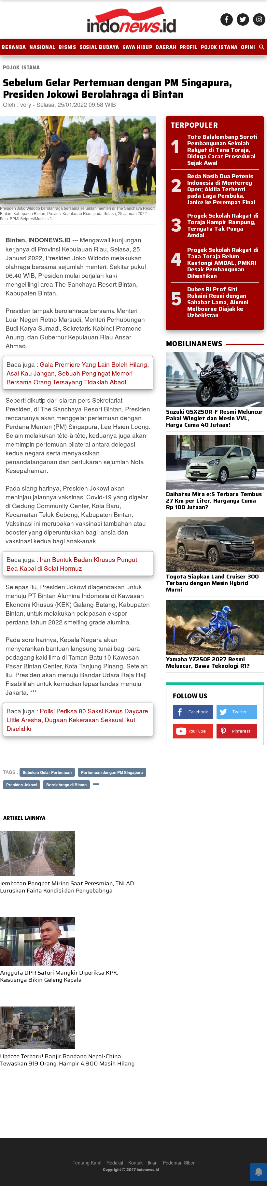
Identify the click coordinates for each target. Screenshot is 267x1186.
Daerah (166, 47)
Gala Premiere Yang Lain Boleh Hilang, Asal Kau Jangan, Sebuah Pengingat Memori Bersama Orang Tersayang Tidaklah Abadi (78, 373)
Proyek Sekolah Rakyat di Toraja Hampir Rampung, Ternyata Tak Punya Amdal (223, 225)
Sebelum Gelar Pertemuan (47, 772)
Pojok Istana (219, 47)
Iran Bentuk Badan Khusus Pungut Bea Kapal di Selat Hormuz (72, 563)
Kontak (135, 1162)
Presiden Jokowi (21, 785)
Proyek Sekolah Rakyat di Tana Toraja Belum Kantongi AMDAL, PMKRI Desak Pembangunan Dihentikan (223, 262)
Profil (189, 47)
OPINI (248, 47)
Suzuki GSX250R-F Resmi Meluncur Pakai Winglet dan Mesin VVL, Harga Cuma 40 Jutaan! (214, 418)
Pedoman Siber (179, 1162)
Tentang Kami (87, 1162)
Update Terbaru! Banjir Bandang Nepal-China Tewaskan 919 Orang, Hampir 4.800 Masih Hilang (67, 1060)
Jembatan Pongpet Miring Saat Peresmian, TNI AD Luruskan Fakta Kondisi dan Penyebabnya (67, 887)
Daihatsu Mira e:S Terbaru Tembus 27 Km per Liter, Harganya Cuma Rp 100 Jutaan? (214, 501)
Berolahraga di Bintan (66, 785)
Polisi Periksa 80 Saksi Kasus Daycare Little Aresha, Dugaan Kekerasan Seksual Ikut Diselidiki (77, 719)
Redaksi (114, 1162)
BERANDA (14, 47)
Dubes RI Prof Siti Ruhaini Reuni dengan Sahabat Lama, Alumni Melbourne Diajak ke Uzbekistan (217, 302)
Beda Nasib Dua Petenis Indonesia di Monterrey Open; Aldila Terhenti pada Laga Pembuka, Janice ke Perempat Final (221, 189)
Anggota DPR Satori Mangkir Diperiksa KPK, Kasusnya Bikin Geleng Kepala (59, 976)
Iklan (153, 1162)
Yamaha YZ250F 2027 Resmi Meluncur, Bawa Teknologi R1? (208, 662)
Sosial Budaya (99, 47)
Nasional (42, 47)
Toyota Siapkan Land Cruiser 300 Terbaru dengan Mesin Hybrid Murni (212, 583)
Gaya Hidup (137, 47)
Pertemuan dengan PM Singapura (112, 772)
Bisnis (67, 47)
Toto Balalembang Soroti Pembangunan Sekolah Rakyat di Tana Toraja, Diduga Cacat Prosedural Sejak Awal (222, 149)
